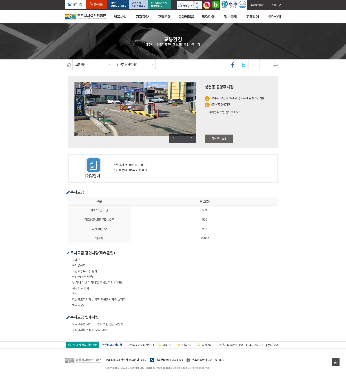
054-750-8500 (174, 359)
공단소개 (274, 17)
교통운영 (164, 17)
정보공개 (230, 17)
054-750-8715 (220, 104)
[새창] (189, 5)
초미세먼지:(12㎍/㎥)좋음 (264, 345)
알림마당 (208, 17)
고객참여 (252, 17)
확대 (254, 64)
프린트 (275, 64)
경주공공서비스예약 (137, 4)
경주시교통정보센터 (117, 4)
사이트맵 (276, 4)
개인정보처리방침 (112, 345)
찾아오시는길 (219, 138)
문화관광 (98, 4)
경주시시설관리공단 (85, 16)
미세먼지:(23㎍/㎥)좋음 (230, 345)
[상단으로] (336, 362)
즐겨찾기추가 (257, 4)
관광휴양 (142, 17)
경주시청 (77, 4)
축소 (265, 64)
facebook (232, 64)
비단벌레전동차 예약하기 (159, 4)
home (68, 64)
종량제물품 (186, 17)
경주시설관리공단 (84, 361)
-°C (167, 345)
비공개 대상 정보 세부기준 (82, 345)
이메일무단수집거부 (139, 345)
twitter (243, 64)
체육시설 (120, 17)
